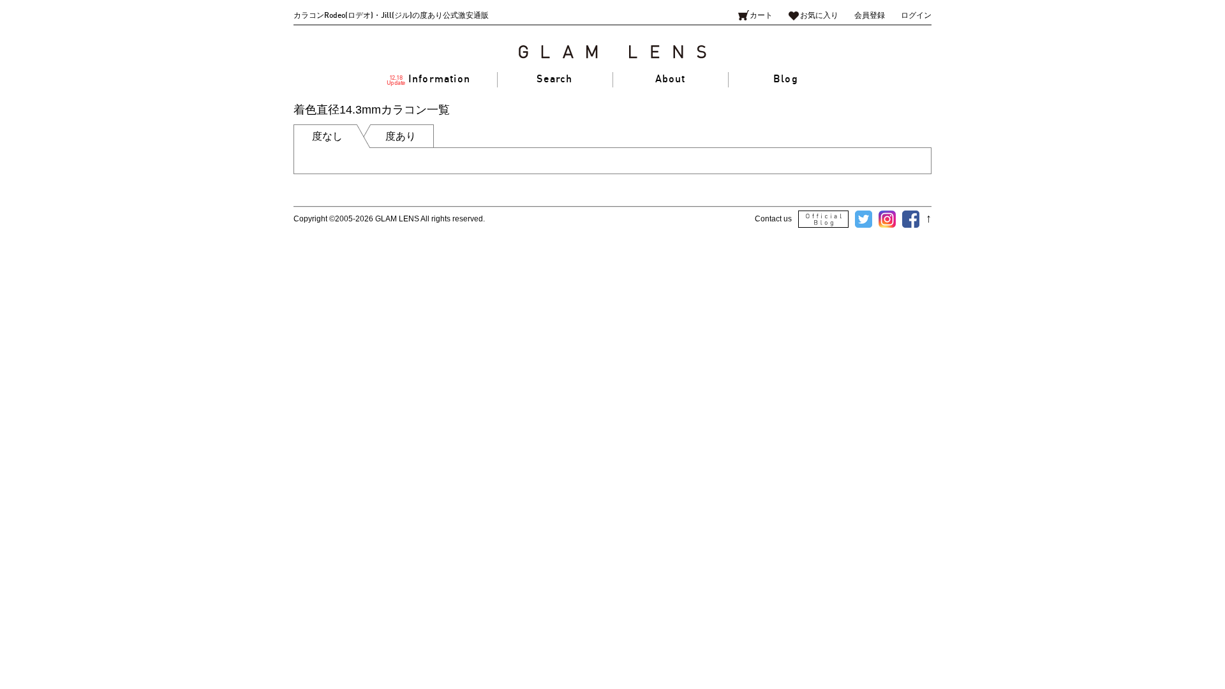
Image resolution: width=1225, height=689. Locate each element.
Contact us (773, 218)
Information (429, 80)
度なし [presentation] (327, 136)
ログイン (916, 15)
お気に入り (819, 15)
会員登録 (869, 15)
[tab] (332, 136)
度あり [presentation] (400, 136)
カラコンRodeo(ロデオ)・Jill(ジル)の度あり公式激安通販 (391, 15)
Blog (785, 79)
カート (761, 15)
